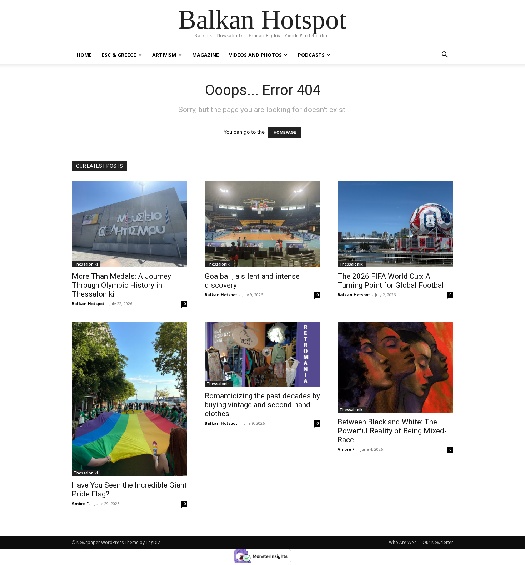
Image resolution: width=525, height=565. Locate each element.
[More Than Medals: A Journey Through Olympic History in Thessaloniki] (130, 224)
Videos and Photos (255, 54)
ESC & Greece (119, 54)
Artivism (164, 54)
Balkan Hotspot (88, 303)
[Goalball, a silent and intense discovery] (262, 224)
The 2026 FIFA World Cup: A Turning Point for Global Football (392, 280)
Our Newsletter (437, 542)
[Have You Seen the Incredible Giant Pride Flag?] (130, 399)
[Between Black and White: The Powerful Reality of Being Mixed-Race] (395, 367)
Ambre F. (81, 503)
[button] (444, 55)
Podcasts (311, 54)
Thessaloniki (86, 264)
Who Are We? (402, 542)
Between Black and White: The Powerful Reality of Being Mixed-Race (392, 431)
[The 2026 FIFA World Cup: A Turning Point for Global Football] (395, 224)
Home (84, 54)
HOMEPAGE (285, 132)
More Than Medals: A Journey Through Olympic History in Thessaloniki (121, 285)
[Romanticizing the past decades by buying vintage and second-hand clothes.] (262, 354)
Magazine (205, 54)
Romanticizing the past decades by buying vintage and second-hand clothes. (262, 405)
